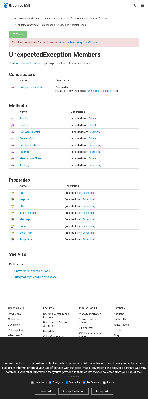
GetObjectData (28, 145)
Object (92, 118)
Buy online (14, 324)
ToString (24, 165)
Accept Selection (73, 391)
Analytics (58, 382)
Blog (116, 335)
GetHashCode (27, 138)
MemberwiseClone (30, 158)
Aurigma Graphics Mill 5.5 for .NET (61, 18)
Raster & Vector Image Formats (56, 315)
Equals (23, 118)
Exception (94, 131)
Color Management (54, 336)
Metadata (49, 331)
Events (117, 330)
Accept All (102, 391)
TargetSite (26, 239)
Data (22, 192)
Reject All (45, 391)
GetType (24, 151)
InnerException (28, 212)
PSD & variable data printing (90, 335)
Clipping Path (86, 328)
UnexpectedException (28, 63)
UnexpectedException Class (71, 25)
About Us (119, 313)
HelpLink (24, 199)
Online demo (15, 319)
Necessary (41, 382)
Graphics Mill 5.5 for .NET (27, 18)
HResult (24, 206)
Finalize (24, 125)
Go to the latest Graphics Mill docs (78, 42)
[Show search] (134, 5)
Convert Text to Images (87, 321)
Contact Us (120, 319)
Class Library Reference (94, 18)
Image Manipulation (90, 313)
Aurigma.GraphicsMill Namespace (35, 25)
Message (25, 219)
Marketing (75, 382)
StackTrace (26, 232)
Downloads (14, 313)
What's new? (15, 335)
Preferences (94, 382)
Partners (112, 382)
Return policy (15, 330)
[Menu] (142, 5)
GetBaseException (30, 131)
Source (24, 226)
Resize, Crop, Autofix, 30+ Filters (55, 324)
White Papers (121, 324)
